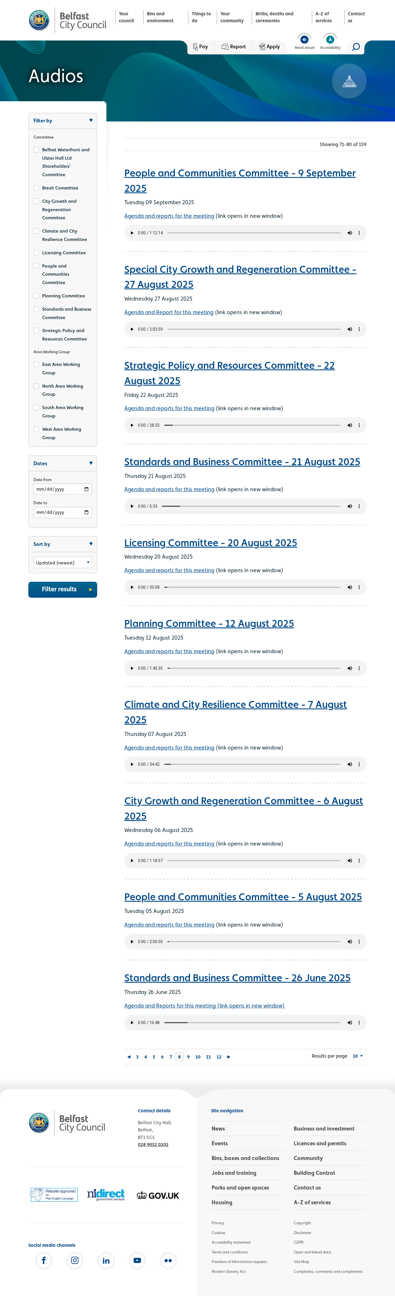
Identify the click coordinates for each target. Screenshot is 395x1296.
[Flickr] (168, 1261)
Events (220, 1143)
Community (308, 1158)
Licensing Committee (64, 252)
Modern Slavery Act (229, 1271)
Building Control (314, 1173)
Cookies (218, 1232)
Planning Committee (63, 296)
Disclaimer (302, 1232)
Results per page (329, 1056)
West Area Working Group (61, 433)
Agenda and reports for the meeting (169, 216)
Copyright (302, 1222)
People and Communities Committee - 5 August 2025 (243, 896)
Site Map (301, 1261)
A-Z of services (323, 17)
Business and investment (324, 1128)
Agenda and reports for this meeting (169, 408)
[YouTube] (137, 1261)
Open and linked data (312, 1252)
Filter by (43, 120)
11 (208, 1057)
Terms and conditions (230, 1252)
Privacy (218, 1222)
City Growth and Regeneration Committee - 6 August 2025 (243, 808)
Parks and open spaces (240, 1187)
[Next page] (229, 1057)
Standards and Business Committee (66, 313)
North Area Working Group (62, 390)
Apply (273, 46)
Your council (126, 17)
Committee (44, 137)
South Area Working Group (63, 412)
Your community (232, 17)
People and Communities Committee (55, 274)
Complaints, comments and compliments (328, 1271)
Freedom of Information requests (239, 1261)
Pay (203, 46)
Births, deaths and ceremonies (275, 17)
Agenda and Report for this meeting (168, 312)
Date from (43, 479)
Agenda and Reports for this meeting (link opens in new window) (204, 1005)
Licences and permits (320, 1143)
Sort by (42, 544)
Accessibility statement (231, 1242)
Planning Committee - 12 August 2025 (209, 623)
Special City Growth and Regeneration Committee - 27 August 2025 (240, 276)
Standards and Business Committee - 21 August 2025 (242, 461)
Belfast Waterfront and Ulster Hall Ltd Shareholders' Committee (66, 162)
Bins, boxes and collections (245, 1158)
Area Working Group (52, 351)
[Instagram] (75, 1261)
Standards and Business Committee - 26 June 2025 (237, 977)
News (218, 1128)
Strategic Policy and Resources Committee (64, 335)
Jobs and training (234, 1173)
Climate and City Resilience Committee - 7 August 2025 (235, 712)
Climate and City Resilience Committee (64, 235)
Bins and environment (160, 17)
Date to (40, 502)
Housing (222, 1202)
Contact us (356, 17)
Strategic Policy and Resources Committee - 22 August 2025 (229, 372)
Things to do (201, 17)
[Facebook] (44, 1261)
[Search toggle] (355, 47)
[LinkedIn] (106, 1261)
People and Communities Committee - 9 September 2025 (240, 180)
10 (197, 1057)
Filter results (59, 589)
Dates (40, 463)
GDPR (298, 1242)
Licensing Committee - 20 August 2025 (210, 542)
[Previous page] (128, 1057)
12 (219, 1057)
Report (238, 46)
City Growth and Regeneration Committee (59, 209)
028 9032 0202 (153, 1144)
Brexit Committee (60, 188)
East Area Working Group (61, 368)
